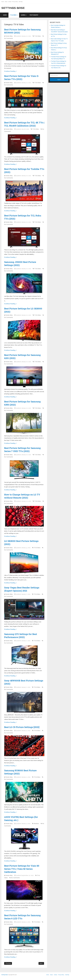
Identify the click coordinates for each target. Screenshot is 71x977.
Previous (8, 963)
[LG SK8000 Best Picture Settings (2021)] (24, 562)
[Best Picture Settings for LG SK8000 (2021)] (24, 330)
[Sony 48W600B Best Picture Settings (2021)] (24, 702)
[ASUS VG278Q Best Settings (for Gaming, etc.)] (24, 838)
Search (59, 79)
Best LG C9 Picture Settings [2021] (21, 727)
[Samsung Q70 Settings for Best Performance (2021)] (24, 655)
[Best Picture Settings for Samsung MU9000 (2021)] (24, 51)
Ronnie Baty (9, 36)
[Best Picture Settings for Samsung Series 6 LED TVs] (24, 937)
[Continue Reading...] (10, 71)
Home (2, 1)
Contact (9, 1)
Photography (34, 15)
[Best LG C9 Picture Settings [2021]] (24, 745)
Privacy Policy (15, 1)
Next (41, 963)
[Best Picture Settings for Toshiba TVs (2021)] (24, 190)
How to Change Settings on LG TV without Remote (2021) (22, 496)
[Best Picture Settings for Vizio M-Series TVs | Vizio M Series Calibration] (24, 890)
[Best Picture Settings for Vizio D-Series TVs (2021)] (24, 97)
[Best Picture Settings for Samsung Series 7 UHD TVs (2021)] (24, 469)
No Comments (8, 38)
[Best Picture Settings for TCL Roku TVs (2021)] (24, 237)
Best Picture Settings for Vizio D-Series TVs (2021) (21, 77)
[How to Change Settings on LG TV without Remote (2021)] (24, 516)
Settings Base (13, 8)
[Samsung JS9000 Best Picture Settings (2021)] (24, 283)
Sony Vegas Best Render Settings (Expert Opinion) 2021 (21, 589)
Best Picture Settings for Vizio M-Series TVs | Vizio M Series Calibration (22, 868)
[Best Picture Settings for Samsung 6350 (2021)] (24, 423)
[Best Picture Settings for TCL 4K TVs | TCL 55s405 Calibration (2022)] (24, 144)
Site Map (20, 1)
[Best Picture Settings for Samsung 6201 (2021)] (24, 376)
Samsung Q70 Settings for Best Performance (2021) (20, 636)
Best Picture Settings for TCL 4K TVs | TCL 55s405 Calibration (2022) (24, 124)
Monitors (36, 823)
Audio (5, 15)
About (6, 1)
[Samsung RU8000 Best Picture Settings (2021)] (24, 792)
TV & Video (13, 15)
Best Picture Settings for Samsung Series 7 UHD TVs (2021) (22, 449)
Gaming (23, 15)
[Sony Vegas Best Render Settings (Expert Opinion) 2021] (24, 609)
